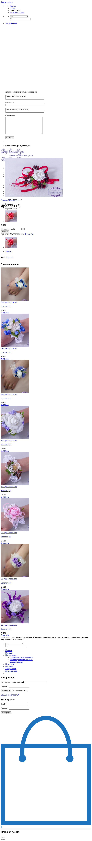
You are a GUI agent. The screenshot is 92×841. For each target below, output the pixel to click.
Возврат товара (16, 662)
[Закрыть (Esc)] (2, 837)
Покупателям (10, 655)
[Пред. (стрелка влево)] (2, 839)
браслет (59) (6, 583)
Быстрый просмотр (9, 302)
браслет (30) (6, 537)
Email (3, 704)
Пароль (4, 686)
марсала (9, 257)
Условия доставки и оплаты (21, 660)
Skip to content (7, 2)
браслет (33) (6, 491)
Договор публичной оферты (21, 657)
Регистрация (6, 713)
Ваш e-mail (9, 102)
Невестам (9, 664)
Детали (8, 251)
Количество (8, 229)
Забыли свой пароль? (10, 695)
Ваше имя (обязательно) (15, 96)
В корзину (5, 231)
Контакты (9, 666)
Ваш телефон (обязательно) (16, 109)
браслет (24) (6, 444)
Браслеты (13, 200)
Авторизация (6, 691)
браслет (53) (6, 398)
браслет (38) (6, 352)
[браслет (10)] (11, 221)
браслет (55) (6, 306)
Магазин (8, 653)
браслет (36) (6, 629)
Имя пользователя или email (13, 682)
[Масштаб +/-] (4, 837)
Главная (4, 200)
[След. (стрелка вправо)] (4, 839)
